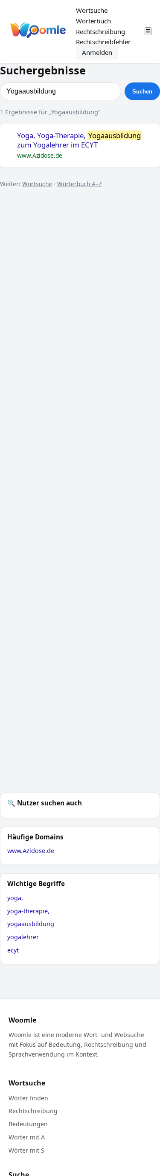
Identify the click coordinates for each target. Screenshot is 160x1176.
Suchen (142, 91)
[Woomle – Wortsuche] (38, 31)
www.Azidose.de (30, 851)
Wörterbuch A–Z (79, 184)
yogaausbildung (30, 924)
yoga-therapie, (28, 911)
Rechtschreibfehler (103, 41)
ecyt (13, 950)
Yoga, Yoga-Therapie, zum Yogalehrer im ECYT (79, 140)
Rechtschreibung (100, 31)
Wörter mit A (27, 1137)
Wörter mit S (26, 1150)
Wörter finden (28, 1098)
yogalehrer (23, 937)
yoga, (15, 898)
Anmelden (97, 52)
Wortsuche (92, 10)
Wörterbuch (93, 21)
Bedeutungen (28, 1124)
